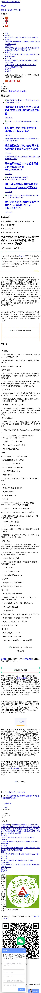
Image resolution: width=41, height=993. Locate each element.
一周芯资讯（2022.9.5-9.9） (16, 792)
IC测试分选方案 (25, 50)
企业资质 (28, 60)
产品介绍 (8, 39)
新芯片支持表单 (27, 65)
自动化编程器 (21, 678)
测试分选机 (12, 44)
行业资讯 (28, 37)
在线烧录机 (28, 831)
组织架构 (15, 60)
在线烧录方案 (22, 48)
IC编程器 (24, 825)
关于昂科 (8, 58)
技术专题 (15, 37)
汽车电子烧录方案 (11, 48)
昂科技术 (22, 256)
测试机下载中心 (20, 54)
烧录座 (32, 42)
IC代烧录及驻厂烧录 (12, 50)
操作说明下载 (31, 54)
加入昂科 (8, 69)
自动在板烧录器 (8, 833)
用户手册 (11, 56)
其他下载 (35, 854)
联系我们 (35, 60)
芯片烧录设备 (18, 831)
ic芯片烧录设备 (28, 829)
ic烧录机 (9, 829)
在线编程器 (35, 841)
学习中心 (19, 67)
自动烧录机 (9, 42)
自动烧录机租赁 (33, 48)
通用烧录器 (17, 42)
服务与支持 (9, 63)
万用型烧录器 (27, 659)
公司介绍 (8, 60)
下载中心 (8, 52)
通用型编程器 (5, 825)
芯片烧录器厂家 (15, 827)
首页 (6, 33)
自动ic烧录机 (17, 829)
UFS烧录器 (25, 42)
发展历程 (21, 60)
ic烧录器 (18, 833)
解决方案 (8, 46)
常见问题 (21, 37)
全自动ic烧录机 (33, 825)
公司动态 (8, 37)
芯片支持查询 (9, 65)
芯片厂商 (18, 65)
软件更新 (35, 37)
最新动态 (8, 35)
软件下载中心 (9, 54)
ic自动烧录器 (15, 825)
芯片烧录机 (9, 831)
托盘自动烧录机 (26, 827)
